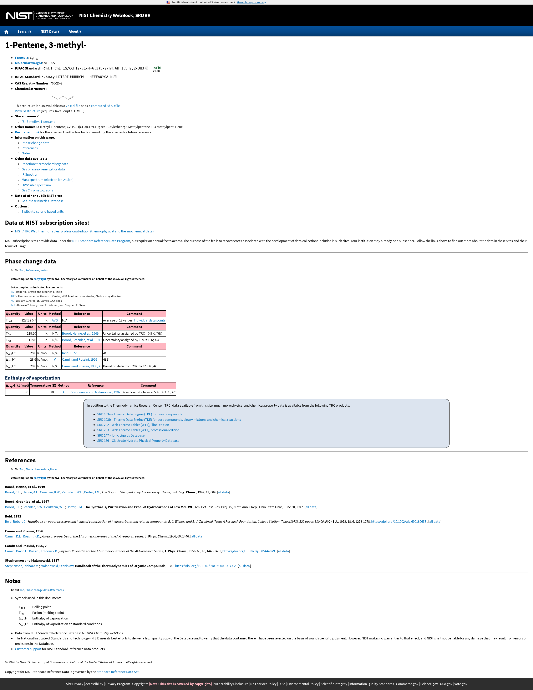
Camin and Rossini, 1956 (79, 359)
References (30, 148)
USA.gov (446, 683)
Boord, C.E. (13, 492)
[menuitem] (6, 31)
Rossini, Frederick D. (43, 551)
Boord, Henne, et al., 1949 (80, 333)
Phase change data (36, 142)
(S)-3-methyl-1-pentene (38, 121)
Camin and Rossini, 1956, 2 (81, 366)
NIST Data (49, 31)
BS (12, 292)
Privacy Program (117, 683)
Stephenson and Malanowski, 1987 (95, 392)
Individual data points (150, 320)
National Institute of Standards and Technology (39, 15)
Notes (26, 153)
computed (98, 105)
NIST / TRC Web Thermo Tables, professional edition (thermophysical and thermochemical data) (84, 231)
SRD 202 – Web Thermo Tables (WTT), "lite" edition (133, 424)
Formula (21, 57)
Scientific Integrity (334, 683)
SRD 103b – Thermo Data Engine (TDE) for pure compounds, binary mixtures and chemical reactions (169, 419)
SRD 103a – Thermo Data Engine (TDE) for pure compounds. (140, 414)
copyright (40, 279)
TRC (13, 296)
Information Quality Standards (371, 683)
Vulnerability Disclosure (231, 683)
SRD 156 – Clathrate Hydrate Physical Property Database (138, 440)
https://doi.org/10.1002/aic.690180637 (398, 521)
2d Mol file (73, 105)
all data (223, 492)
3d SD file (113, 105)
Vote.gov (460, 683)
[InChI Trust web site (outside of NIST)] (157, 71)
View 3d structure (27, 111)
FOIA (282, 683)
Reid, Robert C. (15, 521)
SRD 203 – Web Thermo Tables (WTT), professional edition (138, 430)
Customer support (28, 649)
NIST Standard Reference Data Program (101, 240)
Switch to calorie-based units (43, 211)
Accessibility (94, 683)
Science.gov (429, 683)
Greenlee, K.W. (50, 492)
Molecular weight (28, 63)
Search (23, 31)
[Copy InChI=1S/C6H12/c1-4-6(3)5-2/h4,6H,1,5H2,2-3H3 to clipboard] (146, 69)
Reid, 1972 (69, 353)
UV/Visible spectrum (36, 185)
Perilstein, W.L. (72, 492)
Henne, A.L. (30, 492)
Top (22, 270)
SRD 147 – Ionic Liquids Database (120, 435)
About (73, 31)
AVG (55, 320)
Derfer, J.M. (92, 492)
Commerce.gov (407, 683)
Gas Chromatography (37, 190)
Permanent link (27, 132)
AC (12, 301)
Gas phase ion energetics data (43, 169)
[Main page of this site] (6, 31)
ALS (13, 305)
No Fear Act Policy (263, 683)
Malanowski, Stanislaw (57, 565)
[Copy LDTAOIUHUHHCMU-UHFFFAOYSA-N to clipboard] (115, 77)
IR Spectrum (31, 174)
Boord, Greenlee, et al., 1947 (82, 340)
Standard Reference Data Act (118, 671)
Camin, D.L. (13, 536)
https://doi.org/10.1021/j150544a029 (248, 551)
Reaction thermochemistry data (45, 163)
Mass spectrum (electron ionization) (47, 179)
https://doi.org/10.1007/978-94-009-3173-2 (205, 565)
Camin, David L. (16, 551)
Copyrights (140, 683)
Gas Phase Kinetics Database (43, 201)
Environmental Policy (303, 683)
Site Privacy (74, 683)
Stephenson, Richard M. (22, 565)
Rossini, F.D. (31, 536)
